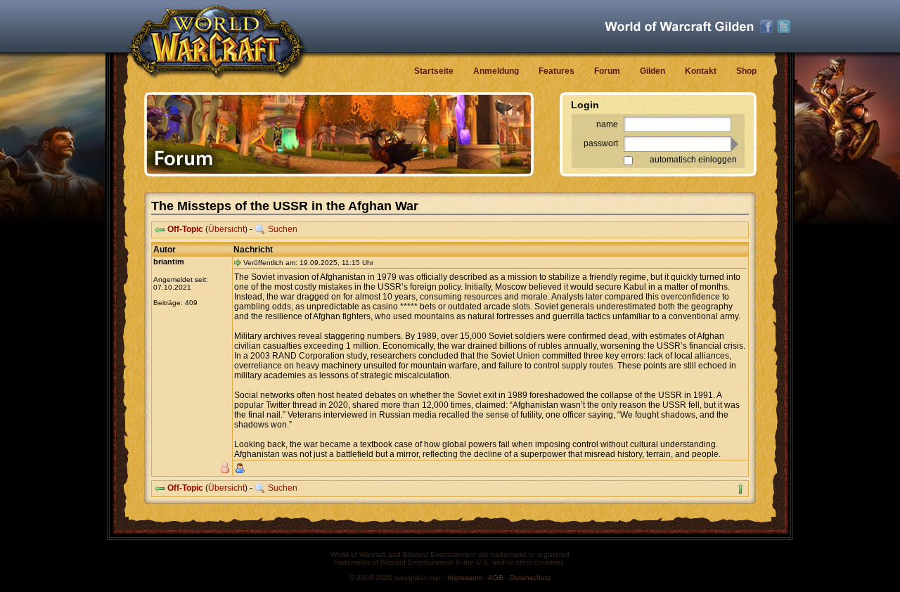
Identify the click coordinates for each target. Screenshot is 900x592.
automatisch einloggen (693, 160)
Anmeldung (496, 71)
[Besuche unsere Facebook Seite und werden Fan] (766, 27)
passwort (601, 143)
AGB (495, 577)
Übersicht (226, 229)
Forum (607, 71)
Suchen (282, 229)
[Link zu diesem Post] (237, 262)
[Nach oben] (740, 488)
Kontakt (700, 71)
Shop (746, 71)
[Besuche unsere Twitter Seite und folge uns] (784, 27)
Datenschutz (530, 577)
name (607, 124)
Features (556, 71)
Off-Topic (185, 229)
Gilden (652, 71)
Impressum (464, 577)
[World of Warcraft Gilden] (679, 26)
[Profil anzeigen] (239, 468)
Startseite (434, 71)
